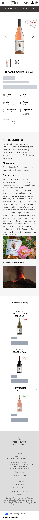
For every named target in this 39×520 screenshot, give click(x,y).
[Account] (32, 2)
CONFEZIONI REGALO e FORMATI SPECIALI (18, 9)
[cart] (36, 2)
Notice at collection (11, 517)
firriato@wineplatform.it (19, 475)
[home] (20, 3)
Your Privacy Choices (17, 513)
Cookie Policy (19, 481)
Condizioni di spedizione (20, 491)
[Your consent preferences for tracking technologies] (37, 390)
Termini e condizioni (19, 488)
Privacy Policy (19, 485)
